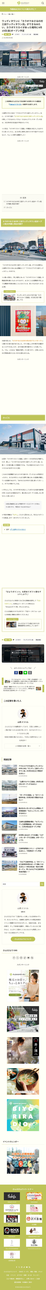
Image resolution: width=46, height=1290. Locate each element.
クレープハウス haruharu (12, 1248)
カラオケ (17, 34)
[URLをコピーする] (30, 672)
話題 (25, 1275)
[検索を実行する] (42, 884)
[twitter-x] (17, 957)
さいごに (9, 207)
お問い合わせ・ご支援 (33, 1279)
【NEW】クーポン (23, 1272)
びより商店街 (10, 1279)
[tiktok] (24, 957)
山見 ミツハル (23, 722)
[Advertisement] (23, 165)
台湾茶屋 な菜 (11, 1260)
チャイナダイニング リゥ (34, 1248)
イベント (13, 1275)
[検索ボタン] (43, 3)
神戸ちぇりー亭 (12, 1224)
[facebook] (14, 957)
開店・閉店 (7, 34)
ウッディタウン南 (26, 34)
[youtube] (28, 957)
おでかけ (19, 1275)
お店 (7, 1275)
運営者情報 (17, 1282)
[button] (16, 672)
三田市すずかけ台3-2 (19, 529)
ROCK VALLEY (12, 1236)
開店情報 (36, 34)
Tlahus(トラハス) (15, 104)
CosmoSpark (34, 1202)
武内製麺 (34, 1224)
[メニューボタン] (3, 3)
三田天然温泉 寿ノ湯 (12, 1214)
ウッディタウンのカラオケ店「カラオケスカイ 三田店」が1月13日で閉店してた (29, 297)
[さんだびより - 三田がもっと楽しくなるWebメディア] (23, 3)
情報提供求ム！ (20, 1279)
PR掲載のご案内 (27, 1282)
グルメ (40, 1272)
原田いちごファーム (34, 1214)
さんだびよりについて (23, 939)
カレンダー (36, 1275)
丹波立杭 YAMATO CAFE (34, 1236)
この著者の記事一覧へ (23, 746)
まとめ (30, 1275)
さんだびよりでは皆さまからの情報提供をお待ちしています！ (28, 624)
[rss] (32, 957)
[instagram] (21, 957)
